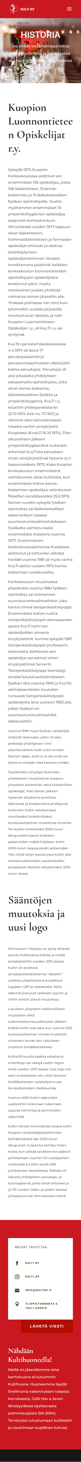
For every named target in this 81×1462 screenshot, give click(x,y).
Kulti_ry (32, 1276)
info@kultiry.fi (38, 1290)
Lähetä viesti (47, 1326)
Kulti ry (32, 1263)
